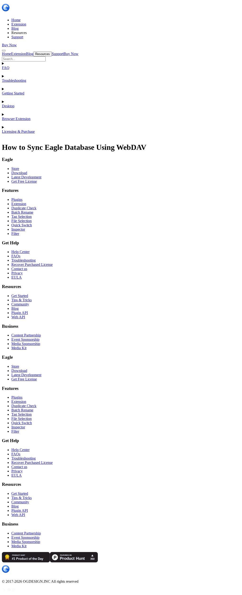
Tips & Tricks (21, 300)
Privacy (17, 273)
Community (20, 304)
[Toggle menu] (4, 50)
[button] (121, 58)
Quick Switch (21, 225)
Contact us (19, 269)
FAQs (15, 256)
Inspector (18, 229)
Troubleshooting (14, 80)
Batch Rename (22, 212)
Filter (15, 234)
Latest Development (26, 177)
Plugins (16, 200)
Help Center (20, 252)
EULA (16, 277)
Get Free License (24, 181)
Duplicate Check (23, 208)
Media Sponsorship (25, 344)
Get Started (19, 296)
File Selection (21, 221)
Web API (18, 317)
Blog (15, 308)
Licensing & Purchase (18, 131)
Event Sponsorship (25, 339)
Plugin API (19, 313)
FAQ (5, 68)
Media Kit (18, 348)
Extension (18, 204)
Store (15, 169)
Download (19, 173)
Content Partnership (26, 335)
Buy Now (9, 45)
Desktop (8, 106)
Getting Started (13, 93)
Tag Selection (21, 217)
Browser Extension (16, 119)
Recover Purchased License (32, 265)
